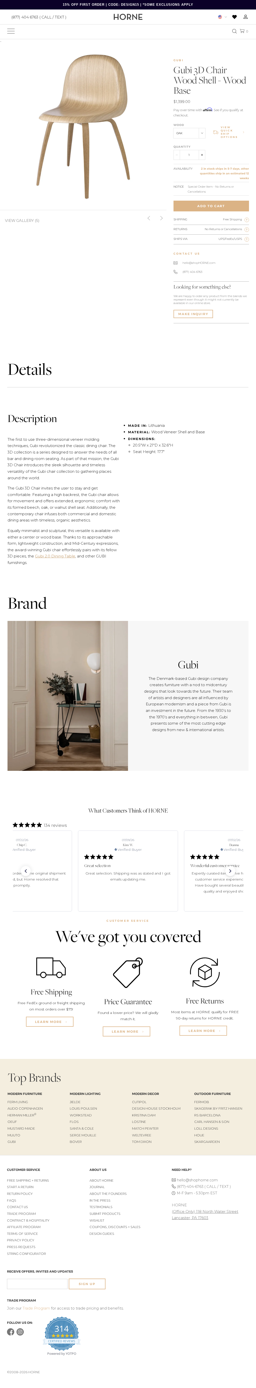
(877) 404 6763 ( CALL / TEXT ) (38, 16)
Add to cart (211, 206)
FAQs (11, 1200)
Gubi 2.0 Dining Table (55, 556)
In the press (100, 1200)
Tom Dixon (142, 1142)
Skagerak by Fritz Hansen (218, 1108)
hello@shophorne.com (197, 1180)
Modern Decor (145, 1094)
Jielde (75, 1102)
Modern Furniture (25, 1094)
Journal (97, 1187)
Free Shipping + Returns (28, 1180)
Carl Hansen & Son (211, 1122)
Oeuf (12, 1122)
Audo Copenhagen (25, 1108)
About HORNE (102, 1180)
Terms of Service (22, 1234)
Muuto (14, 1135)
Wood (179, 125)
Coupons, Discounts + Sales (115, 1227)
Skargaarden (207, 1142)
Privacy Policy (20, 1240)
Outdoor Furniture (212, 1094)
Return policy (20, 1194)
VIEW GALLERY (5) (22, 220)
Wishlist (97, 1220)
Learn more (49, 1022)
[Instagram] (20, 1334)
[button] (26, 871)
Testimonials (101, 1207)
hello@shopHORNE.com (199, 263)
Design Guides (102, 1234)
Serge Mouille (83, 1135)
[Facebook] (10, 1334)
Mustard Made (21, 1128)
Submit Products (105, 1214)
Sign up (87, 1284)
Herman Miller (22, 1115)
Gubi (179, 60)
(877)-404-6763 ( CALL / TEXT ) (204, 1186)
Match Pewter (145, 1128)
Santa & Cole (82, 1128)
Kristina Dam (144, 1115)
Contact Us (17, 1207)
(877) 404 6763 (192, 272)
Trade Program (21, 1214)
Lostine (139, 1122)
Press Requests (21, 1247)
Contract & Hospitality (28, 1220)
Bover (76, 1142)
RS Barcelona (207, 1115)
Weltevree (141, 1135)
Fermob (201, 1102)
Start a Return (20, 1187)
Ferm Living (18, 1102)
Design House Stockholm (156, 1108)
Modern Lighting (85, 1094)
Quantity (182, 146)
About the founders (108, 1194)
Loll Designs (206, 1128)
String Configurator (26, 1254)
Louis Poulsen (83, 1108)
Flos (74, 1122)
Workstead (81, 1115)
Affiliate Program (23, 1227)
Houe (199, 1135)
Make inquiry (193, 314)
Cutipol (139, 1102)
